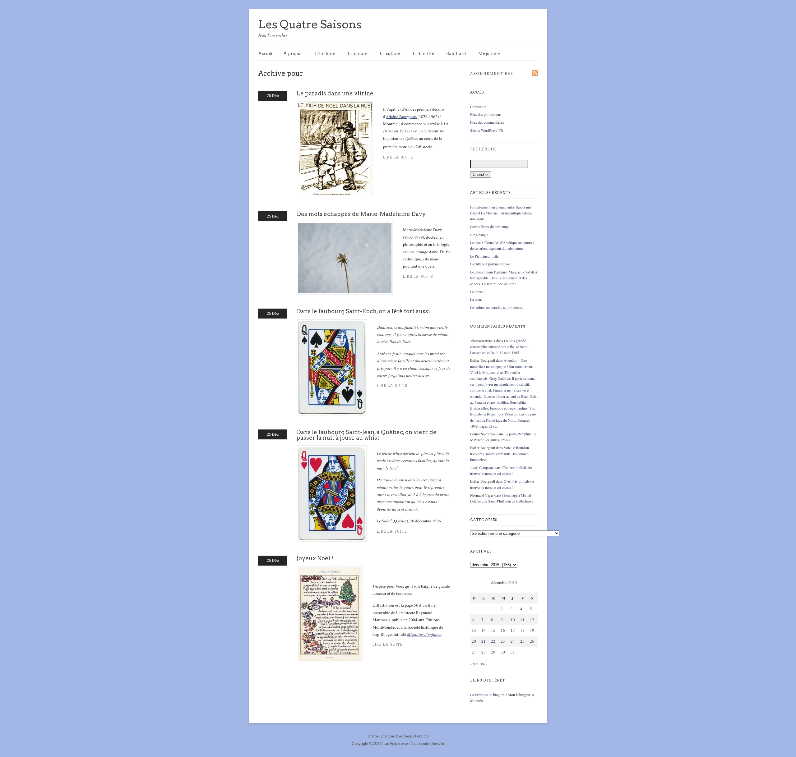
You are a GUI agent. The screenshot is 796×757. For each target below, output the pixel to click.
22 (493, 641)
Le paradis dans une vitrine (335, 93)
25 (522, 641)
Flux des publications (486, 114)
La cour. (476, 299)
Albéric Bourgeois (401, 116)
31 (513, 652)
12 (532, 619)
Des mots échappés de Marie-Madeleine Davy (361, 214)
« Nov (474, 664)
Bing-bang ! (479, 234)
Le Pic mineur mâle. (484, 256)
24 (513, 641)
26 (532, 641)
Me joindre (489, 53)
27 (474, 652)
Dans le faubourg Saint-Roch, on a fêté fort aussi (363, 311)
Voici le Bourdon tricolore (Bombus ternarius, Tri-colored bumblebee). (499, 453)
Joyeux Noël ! (315, 558)
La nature (357, 54)
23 (503, 641)
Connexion (478, 106)
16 (503, 630)
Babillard (456, 54)
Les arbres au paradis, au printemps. (496, 307)
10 (513, 619)
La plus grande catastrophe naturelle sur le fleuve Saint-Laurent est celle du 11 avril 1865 (499, 346)
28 (483, 652)
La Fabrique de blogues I (488, 694)
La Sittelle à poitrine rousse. (490, 263)
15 (493, 630)
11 (522, 619)
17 (513, 630)
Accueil (266, 53)
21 (483, 641)
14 (483, 630)
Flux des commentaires (487, 122)
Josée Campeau (481, 467)
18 (522, 630)
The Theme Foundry (412, 736)
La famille (423, 54)
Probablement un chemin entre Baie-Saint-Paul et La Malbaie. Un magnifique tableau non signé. (501, 212)
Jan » (484, 664)
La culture (390, 54)
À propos (293, 54)
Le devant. (477, 291)
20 (474, 641)
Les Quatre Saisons (310, 24)
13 (474, 630)
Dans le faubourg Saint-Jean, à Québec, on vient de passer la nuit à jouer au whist (367, 435)
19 (532, 630)
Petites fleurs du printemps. (490, 226)
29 (493, 652)
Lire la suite (398, 157)
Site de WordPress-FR (486, 130)
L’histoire (325, 54)
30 (503, 652)
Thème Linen (378, 736)
